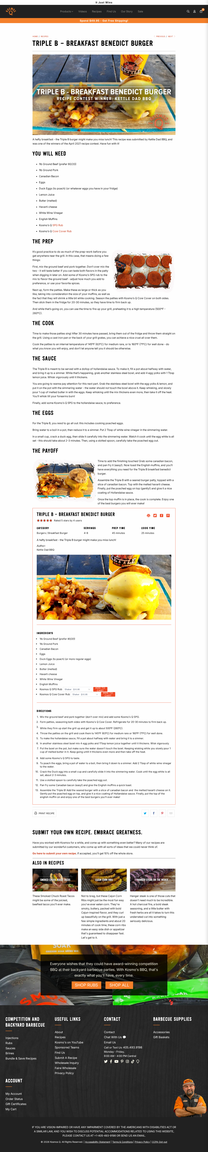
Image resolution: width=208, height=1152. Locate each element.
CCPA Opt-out (159, 1141)
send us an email (133, 1135)
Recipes (97, 11)
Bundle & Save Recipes (21, 1058)
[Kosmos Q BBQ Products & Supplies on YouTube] (116, 1061)
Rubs (9, 1043)
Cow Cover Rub (62, 231)
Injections (12, 1038)
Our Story (127, 11)
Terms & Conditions (122, 1141)
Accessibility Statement (97, 1141)
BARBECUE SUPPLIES (172, 1019)
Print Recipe (46, 813)
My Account (14, 1093)
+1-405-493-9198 (105, 1135)
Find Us (111, 11)
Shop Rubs (86, 985)
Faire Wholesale (65, 1068)
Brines (10, 1053)
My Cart (11, 1109)
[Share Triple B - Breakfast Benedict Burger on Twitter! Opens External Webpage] (155, 516)
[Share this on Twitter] (145, 813)
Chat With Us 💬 (115, 1037)
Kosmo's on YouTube (69, 1042)
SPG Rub (57, 225)
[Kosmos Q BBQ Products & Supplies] (11, 11)
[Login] (194, 11)
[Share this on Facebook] (153, 813)
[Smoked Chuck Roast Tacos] (55, 880)
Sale (140, 11)
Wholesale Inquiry (67, 1063)
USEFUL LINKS (68, 1019)
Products (66, 11)
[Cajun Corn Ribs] (104, 880)
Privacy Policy (64, 1073)
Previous (160, 36)
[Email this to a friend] (171, 813)
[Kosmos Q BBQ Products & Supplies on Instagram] (127, 1061)
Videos (82, 11)
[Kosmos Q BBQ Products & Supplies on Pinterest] (122, 1061)
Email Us (110, 1042)
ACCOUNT (14, 1081)
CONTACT (112, 1019)
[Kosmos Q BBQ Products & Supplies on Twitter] (106, 1061)
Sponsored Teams (67, 1047)
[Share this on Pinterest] (162, 813)
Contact (109, 1032)
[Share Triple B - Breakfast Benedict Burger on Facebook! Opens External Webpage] (161, 516)
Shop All (119, 985)
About (59, 1032)
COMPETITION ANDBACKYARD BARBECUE (25, 1022)
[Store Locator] (137, 1061)
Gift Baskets (161, 1037)
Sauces (10, 1048)
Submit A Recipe (66, 1057)
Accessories (161, 1032)
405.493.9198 (132, 1047)
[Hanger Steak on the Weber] (153, 880)
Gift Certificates (16, 1104)
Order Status (14, 1099)
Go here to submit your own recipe (54, 853)
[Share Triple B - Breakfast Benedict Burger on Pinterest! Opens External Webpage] (168, 516)
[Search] (188, 11)
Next (170, 36)
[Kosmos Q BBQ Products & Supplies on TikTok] (132, 1061)
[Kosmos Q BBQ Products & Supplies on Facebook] (111, 1061)
